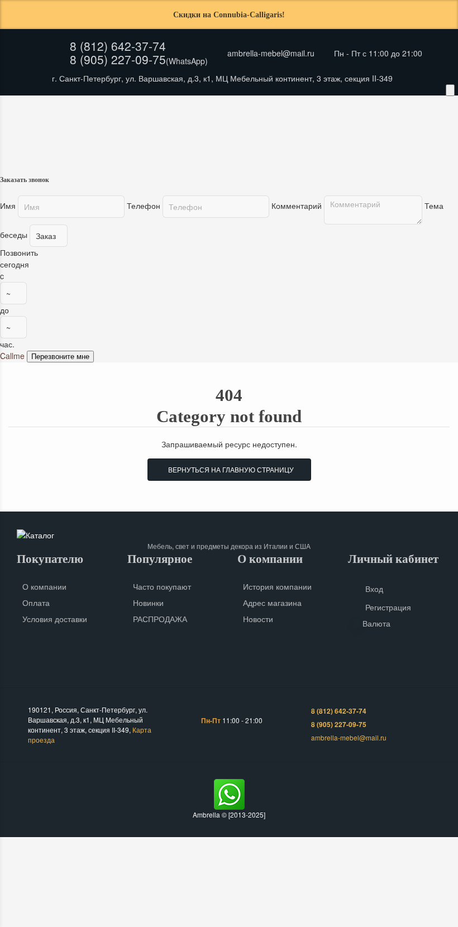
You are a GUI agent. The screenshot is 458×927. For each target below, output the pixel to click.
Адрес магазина (272, 602)
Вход (374, 588)
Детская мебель (152, 131)
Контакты (194, 108)
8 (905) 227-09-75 (118, 59)
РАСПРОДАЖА (160, 618)
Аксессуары (310, 131)
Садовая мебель (390, 131)
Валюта (376, 623)
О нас (52, 108)
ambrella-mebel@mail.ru (270, 53)
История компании (277, 586)
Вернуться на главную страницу (229, 469)
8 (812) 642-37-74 (118, 45)
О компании (44, 586)
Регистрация (388, 607)
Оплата (145, 108)
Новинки (148, 602)
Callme (12, 355)
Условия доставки (54, 618)
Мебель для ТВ (235, 131)
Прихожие (77, 131)
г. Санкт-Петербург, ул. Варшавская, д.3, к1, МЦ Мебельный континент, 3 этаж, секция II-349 (222, 78)
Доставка (98, 108)
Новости (258, 618)
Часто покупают (162, 586)
